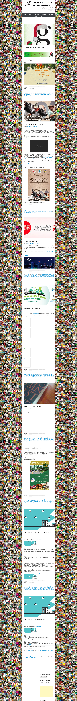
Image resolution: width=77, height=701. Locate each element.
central (28, 586)
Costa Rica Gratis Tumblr (50, 8)
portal (32, 94)
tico (47, 94)
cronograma (35, 92)
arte (48, 206)
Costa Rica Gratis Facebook (41, 8)
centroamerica (32, 586)
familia (29, 93)
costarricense (30, 92)
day (41, 92)
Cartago (33, 374)
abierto (41, 206)
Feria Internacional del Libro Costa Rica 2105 (32, 537)
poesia (48, 440)
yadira (29, 657)
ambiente (29, 275)
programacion (35, 94)
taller (35, 377)
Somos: (35, 16)
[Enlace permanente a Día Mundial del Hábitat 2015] (39, 295)
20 (43, 274)
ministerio (38, 440)
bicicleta (26, 374)
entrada (48, 92)
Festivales (50, 14)
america (52, 650)
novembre (43, 210)
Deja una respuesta (28, 95)
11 (41, 274)
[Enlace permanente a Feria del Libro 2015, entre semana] (39, 606)
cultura (38, 92)
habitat (33, 376)
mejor (24, 94)
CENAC (52, 437)
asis (53, 499)
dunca (41, 652)
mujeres (49, 588)
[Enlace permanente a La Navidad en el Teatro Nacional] (39, 34)
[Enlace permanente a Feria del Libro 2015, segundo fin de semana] (39, 519)
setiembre (41, 589)
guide (44, 93)
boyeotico (52, 206)
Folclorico (29, 206)
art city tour (32, 275)
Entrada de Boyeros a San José (33, 124)
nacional (27, 94)
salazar (29, 441)
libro (41, 588)
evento (25, 93)
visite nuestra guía (38, 539)
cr (32, 92)
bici (24, 374)
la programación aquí (33, 412)
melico (33, 440)
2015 (38, 206)
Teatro (46, 94)
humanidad (39, 376)
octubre (52, 376)
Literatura (31, 437)
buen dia (30, 374)
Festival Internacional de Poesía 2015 (35, 406)
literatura (44, 588)
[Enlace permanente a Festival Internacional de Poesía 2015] (39, 393)
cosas (41, 275)
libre (51, 93)
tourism (51, 94)
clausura (25, 438)
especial (51, 92)
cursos (40, 92)
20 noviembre (46, 274)
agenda (47, 206)
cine (34, 586)
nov (24, 278)
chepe (35, 374)
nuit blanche (27, 278)
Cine (29, 274)
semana (43, 94)
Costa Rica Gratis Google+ (45, 8)
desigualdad (35, 652)
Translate (41, 16)
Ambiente (29, 373)
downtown (31, 375)
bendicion (25, 500)
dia (43, 92)
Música (34, 274)
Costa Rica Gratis (36, 49)
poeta (50, 440)
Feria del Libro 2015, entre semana (34, 619)
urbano (46, 377)
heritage (28, 210)
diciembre (45, 92)
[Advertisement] (46, 691)
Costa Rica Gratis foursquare (48, 8)
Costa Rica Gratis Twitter (43, 8)
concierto (37, 586)
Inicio (25, 14)
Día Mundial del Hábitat (35, 313)
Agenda (29, 14)
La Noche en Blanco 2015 (31, 241)
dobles (39, 652)
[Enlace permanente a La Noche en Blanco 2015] (39, 228)
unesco (27, 212)
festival (31, 93)
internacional (35, 588)
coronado (29, 500)
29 (39, 206)
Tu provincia (36, 14)
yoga (47, 377)
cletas (37, 374)
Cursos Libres (43, 14)
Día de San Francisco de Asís (32, 448)
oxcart (50, 210)
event (53, 92)
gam (36, 93)
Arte (28, 274)
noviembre (46, 210)
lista (52, 93)
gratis (38, 93)
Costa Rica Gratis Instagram (52, 8)
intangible (32, 210)
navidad (29, 94)
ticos (49, 589)
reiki (33, 656)
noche (41, 277)
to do (49, 94)
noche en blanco (45, 277)
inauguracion (48, 93)
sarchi (41, 211)
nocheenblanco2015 (51, 277)
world (29, 212)
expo (26, 93)
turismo (47, 278)
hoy (45, 93)
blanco (37, 275)
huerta (36, 376)
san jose (41, 94)
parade (53, 210)
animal (50, 499)
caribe (26, 586)
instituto (52, 439)
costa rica (26, 92)
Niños (31, 206)
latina (37, 588)
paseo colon (25, 211)
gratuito (40, 93)
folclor (33, 93)
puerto (31, 656)
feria (45, 587)
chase (38, 651)
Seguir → (30, 644)
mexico (35, 440)
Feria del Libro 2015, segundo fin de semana (37, 532)
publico (38, 94)
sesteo (46, 211)
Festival (32, 274)
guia (42, 93)
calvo (27, 651)
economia (30, 587)
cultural (27, 276)
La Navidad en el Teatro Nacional (34, 47)
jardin (42, 376)
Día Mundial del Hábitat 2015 (32, 308)
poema (46, 440)
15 (36, 206)
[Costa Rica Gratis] (38, 4)
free (34, 93)
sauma (34, 441)
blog (50, 206)
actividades (43, 206)
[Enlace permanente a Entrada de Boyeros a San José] (39, 111)
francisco (42, 501)
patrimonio (29, 211)
